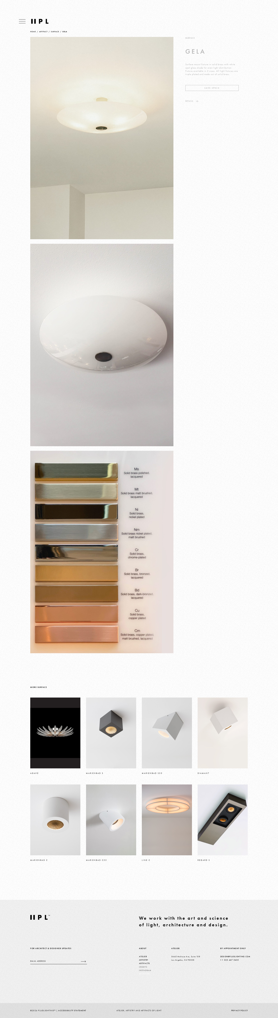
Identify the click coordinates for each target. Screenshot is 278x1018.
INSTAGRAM (145, 970)
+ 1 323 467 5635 (229, 960)
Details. (189, 101)
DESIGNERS (144, 974)
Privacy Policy (239, 1010)
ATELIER (143, 956)
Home (33, 31)
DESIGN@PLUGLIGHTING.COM (235, 956)
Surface (55, 31)
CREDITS (143, 967)
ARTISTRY (143, 960)
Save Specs (212, 88)
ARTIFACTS (144, 963)
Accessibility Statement (72, 1010)
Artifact (43, 31)
